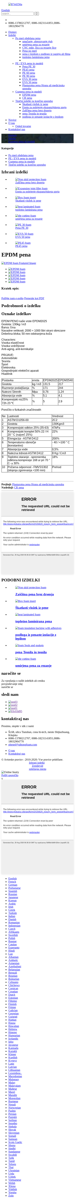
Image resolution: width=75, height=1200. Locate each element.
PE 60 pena (28, 72)
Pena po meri (29, 50)
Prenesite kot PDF (34, 298)
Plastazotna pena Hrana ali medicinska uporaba (38, 484)
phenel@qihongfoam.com (22, 19)
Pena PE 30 (28, 66)
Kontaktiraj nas (16, 129)
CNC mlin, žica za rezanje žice (39, 47)
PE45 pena (28, 69)
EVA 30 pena (29, 79)
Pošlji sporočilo (9, 775)
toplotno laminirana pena (36, 57)
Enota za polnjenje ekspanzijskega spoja (44, 107)
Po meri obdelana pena (27, 38)
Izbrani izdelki (37, 762)
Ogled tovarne (23, 126)
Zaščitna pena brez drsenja (36, 110)
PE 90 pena (28, 75)
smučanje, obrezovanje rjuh (37, 41)
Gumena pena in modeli (28, 91)
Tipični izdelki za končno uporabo (34, 101)
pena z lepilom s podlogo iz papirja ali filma (46, 53)
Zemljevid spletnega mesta (37, 767)
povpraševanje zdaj (11, 683)
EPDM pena (29, 94)
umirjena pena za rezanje (36, 44)
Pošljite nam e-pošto (12, 298)
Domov (12, 32)
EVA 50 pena (29, 82)
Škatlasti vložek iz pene (35, 104)
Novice (12, 119)
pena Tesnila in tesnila (34, 113)
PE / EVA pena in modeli (29, 63)
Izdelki (12, 35)
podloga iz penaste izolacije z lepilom (42, 116)
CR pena (27, 97)
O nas (11, 123)
